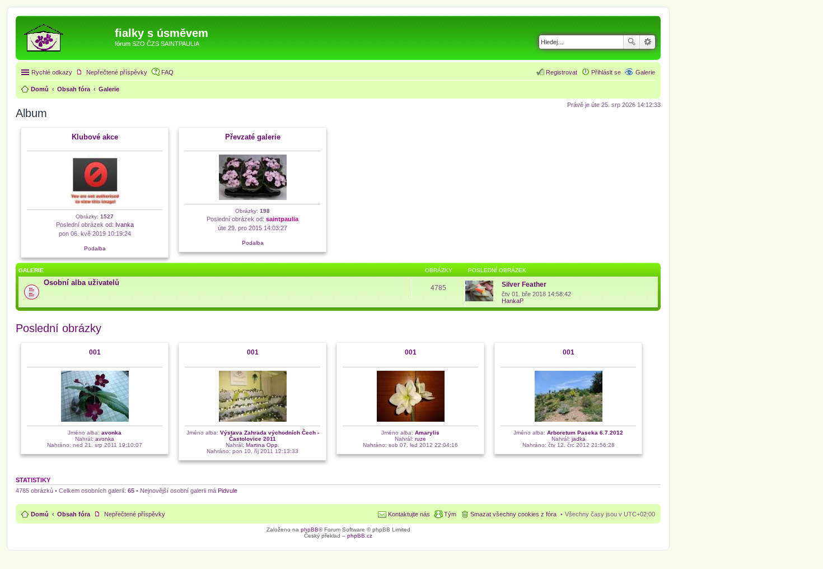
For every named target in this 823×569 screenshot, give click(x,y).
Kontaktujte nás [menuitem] (409, 514)
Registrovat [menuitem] (561, 72)
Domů (40, 514)
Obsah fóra (73, 514)
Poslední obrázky (58, 328)
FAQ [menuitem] (167, 72)
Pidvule (227, 490)
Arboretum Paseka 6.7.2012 (585, 433)
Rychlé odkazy (51, 72)
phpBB (310, 529)
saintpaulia (282, 219)
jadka (579, 439)
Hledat (631, 42)
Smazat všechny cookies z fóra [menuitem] (513, 514)
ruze (420, 439)
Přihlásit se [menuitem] (606, 72)
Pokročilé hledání (647, 42)
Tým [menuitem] (450, 514)
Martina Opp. (262, 445)
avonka (111, 433)
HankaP (512, 300)
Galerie (645, 72)
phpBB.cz (359, 536)
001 (95, 352)
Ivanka (124, 224)
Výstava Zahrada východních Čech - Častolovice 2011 (269, 436)
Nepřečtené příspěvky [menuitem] (116, 72)
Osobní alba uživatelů (81, 282)
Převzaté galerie (252, 137)
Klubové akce (95, 137)
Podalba (95, 248)
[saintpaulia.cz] (66, 36)
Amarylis (427, 433)
